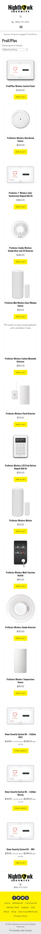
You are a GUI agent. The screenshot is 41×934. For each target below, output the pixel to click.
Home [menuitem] (7, 903)
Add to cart (20, 97)
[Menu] (21, 27)
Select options (20, 751)
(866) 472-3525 (22, 22)
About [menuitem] (6, 912)
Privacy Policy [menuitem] (20, 916)
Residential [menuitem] (17, 903)
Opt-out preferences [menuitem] (28, 912)
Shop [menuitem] (13, 912)
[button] (14, 898)
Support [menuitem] (25, 907)
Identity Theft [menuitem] (12, 907)
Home (6, 34)
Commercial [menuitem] (31, 903)
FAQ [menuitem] (33, 907)
